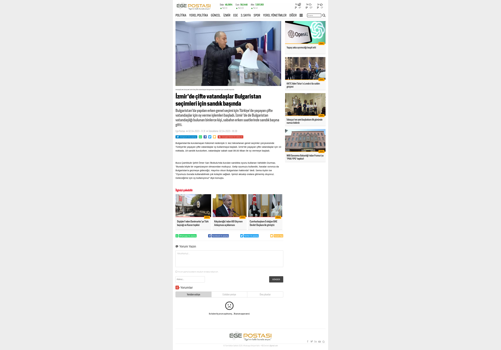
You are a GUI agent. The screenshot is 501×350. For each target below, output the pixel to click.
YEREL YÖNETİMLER (275, 15)
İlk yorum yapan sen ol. (242, 314)
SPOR (257, 15)
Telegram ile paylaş (188, 137)
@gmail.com (274, 345)
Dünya (185, 90)
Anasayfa (178, 90)
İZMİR (226, 15)
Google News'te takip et (232, 137)
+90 (262, 345)
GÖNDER (276, 279)
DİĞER (293, 15)
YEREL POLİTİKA (198, 15)
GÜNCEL (215, 15)
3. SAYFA (246, 15)
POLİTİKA (180, 15)
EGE (235, 15)
